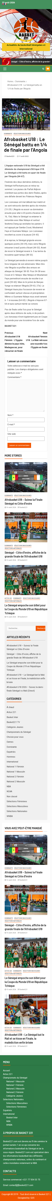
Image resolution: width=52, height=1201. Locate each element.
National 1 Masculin (16, 771)
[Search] (43, 68)
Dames (10, 742)
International (12, 761)
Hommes (11, 757)
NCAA (9, 791)
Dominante (8, 133)
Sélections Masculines (22, 133)
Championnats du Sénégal (19, 732)
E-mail (11, 424)
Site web (11, 434)
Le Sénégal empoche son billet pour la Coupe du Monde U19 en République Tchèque (26, 609)
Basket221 (10, 156)
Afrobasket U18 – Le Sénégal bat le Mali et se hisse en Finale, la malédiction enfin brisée (26, 678)
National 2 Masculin (16, 781)
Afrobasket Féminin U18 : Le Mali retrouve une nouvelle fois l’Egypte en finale (36, 340)
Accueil (6, 1070)
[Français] (5, 4)
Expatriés (11, 752)
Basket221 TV (13, 722)
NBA (9, 786)
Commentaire (14, 377)
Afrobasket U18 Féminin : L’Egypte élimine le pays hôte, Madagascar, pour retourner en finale (15, 342)
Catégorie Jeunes (15, 727)
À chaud (10, 707)
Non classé (12, 796)
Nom (10, 415)
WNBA (10, 816)
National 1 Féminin (15, 766)
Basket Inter (12, 717)
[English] (3, 4)
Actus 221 (8, 598)
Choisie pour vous (15, 737)
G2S (32, 1198)
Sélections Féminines (17, 801)
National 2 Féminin (15, 776)
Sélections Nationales (13, 548)
